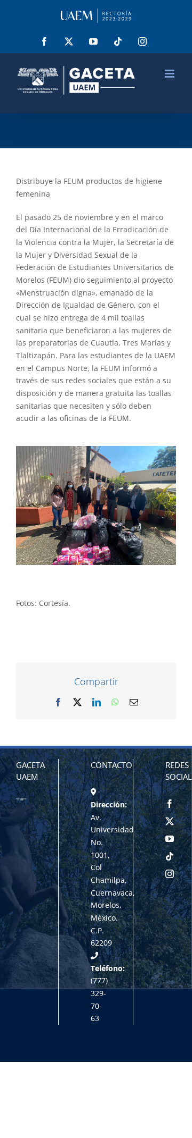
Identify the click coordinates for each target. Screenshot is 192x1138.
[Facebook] (169, 803)
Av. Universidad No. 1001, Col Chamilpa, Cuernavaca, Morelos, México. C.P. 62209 (113, 880)
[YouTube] (169, 838)
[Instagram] (169, 874)
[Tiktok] (169, 856)
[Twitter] (169, 821)
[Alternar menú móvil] (170, 73)
